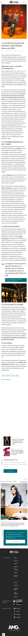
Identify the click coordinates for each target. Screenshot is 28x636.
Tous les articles (23, 481)
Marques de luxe (16, 575)
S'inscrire (10, 471)
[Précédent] (21, 479)
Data (13, 375)
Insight (16, 375)
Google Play (18, 604)
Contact (16, 596)
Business (16, 560)
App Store (18, 601)
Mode (15, 558)
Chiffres (8, 375)
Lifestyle (16, 572)
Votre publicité (16, 593)
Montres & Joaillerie (16, 568)
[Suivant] (25, 479)
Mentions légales (16, 588)
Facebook (18, 617)
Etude (3, 375)
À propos (15, 581)
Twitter (17, 611)
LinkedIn (18, 608)
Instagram (18, 614)
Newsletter (16, 585)
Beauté (15, 563)
